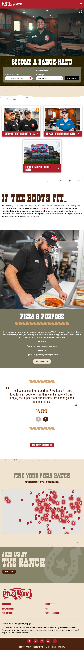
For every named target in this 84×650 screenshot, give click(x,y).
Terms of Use (38, 647)
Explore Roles (8, 609)
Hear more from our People (42, 445)
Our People (49, 604)
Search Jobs (9, 572)
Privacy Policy (25, 647)
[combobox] (19, 78)
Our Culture (7, 613)
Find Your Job (72, 78)
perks (59, 214)
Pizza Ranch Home (52, 613)
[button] (45, 419)
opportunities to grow (46, 208)
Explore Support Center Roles (38, 168)
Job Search (6, 604)
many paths (50, 214)
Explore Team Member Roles (20, 134)
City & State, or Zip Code (12, 75)
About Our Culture (42, 362)
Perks (47, 609)
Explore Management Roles (60, 134)
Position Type (40, 75)
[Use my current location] (31, 78)
